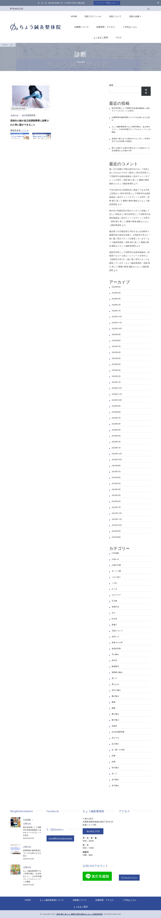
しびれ (114, 583)
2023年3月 (116, 495)
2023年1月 (116, 507)
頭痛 (113, 755)
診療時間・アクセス (105, 27)
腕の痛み (115, 696)
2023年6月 (116, 477)
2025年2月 (116, 376)
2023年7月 (116, 471)
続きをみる (15, 130)
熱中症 (114, 660)
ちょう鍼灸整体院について (52, 900)
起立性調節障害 (28, 115)
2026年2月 (116, 304)
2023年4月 (116, 489)
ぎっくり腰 (116, 571)
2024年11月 (117, 394)
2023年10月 (117, 459)
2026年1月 (116, 310)
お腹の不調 (116, 565)
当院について (115, 16)
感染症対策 (116, 648)
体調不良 (115, 606)
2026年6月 (116, 287)
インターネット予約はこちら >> (107, 3)
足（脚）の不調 (118, 749)
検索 (111, 85)
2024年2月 (116, 441)
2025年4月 (116, 364)
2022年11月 (117, 519)
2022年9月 (116, 531)
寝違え (114, 624)
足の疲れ (115, 744)
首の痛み (115, 779)
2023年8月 (116, 465)
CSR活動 (115, 553)
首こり (114, 773)
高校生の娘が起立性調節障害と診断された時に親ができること (29, 122)
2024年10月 (117, 400)
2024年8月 (116, 412)
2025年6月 (116, 352)
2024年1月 (116, 447)
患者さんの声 (117, 642)
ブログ (118, 37)
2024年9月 (116, 406)
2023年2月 (116, 501)
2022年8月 (116, 537)
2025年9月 (116, 334)
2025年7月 (116, 346)
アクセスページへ (129, 877)
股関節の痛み (117, 672)
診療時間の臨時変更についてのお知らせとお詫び (32, 853)
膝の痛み (115, 714)
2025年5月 (116, 358)
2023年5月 (116, 483)
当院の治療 (134, 16)
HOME (74, 16)
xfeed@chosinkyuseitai (60, 838)
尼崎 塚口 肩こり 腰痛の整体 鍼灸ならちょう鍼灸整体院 (79, 914)
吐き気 (114, 618)
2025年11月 (117, 322)
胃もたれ (115, 684)
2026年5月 (116, 293)
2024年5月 (116, 430)
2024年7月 (116, 418)
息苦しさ (115, 636)
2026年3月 (116, 298)
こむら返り (116, 577)
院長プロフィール (93, 16)
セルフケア (116, 595)
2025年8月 (116, 340)
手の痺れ (115, 654)
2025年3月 (116, 370)
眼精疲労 (115, 666)
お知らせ (14, 115)
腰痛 (113, 702)
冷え (113, 612)
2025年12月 (117, 316)
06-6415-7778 (17, 8)
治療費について (81, 27)
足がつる (115, 737)
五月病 (114, 601)
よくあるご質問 (100, 37)
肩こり (114, 678)
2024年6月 (116, 424)
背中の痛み (116, 690)
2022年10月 (117, 525)
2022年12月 (117, 513)
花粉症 (114, 726)
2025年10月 (117, 328)
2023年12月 (117, 453)
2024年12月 (117, 388)
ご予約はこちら (130, 27)
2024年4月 (116, 436)
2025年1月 (116, 382)
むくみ (114, 589)
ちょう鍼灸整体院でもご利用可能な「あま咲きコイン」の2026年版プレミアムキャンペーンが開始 (131, 129)
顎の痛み (115, 767)
